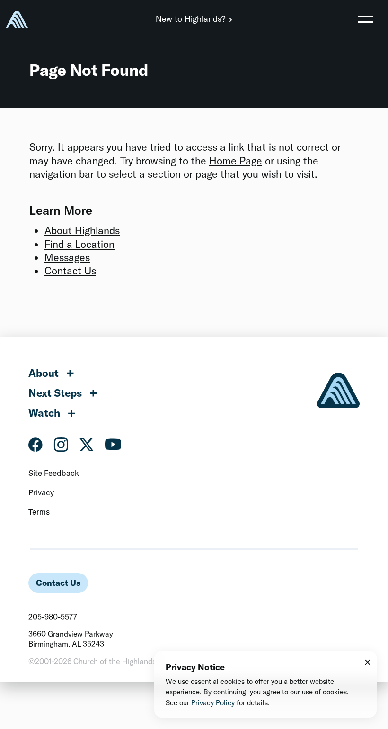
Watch (44, 413)
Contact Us (70, 270)
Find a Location (79, 244)
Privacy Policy (213, 702)
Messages (67, 257)
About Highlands (82, 230)
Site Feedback (53, 473)
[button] (365, 19)
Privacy (41, 492)
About (43, 373)
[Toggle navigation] (365, 19)
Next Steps (55, 393)
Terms (39, 512)
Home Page (235, 160)
